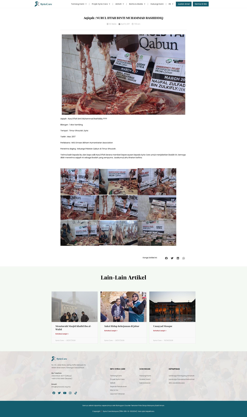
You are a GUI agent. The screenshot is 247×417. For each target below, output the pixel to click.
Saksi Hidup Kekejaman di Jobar (121, 326)
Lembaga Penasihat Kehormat (181, 379)
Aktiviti (118, 4)
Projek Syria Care (100, 4)
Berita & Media (136, 4)
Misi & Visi (114, 390)
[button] (166, 258)
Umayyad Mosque (162, 326)
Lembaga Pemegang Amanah (181, 375)
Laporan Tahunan (117, 394)
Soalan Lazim (145, 379)
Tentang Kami (77, 4)
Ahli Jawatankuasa (177, 383)
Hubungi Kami (157, 4)
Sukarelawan (145, 383)
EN (170, 4)
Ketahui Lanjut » (62, 334)
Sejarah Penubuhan (118, 386)
